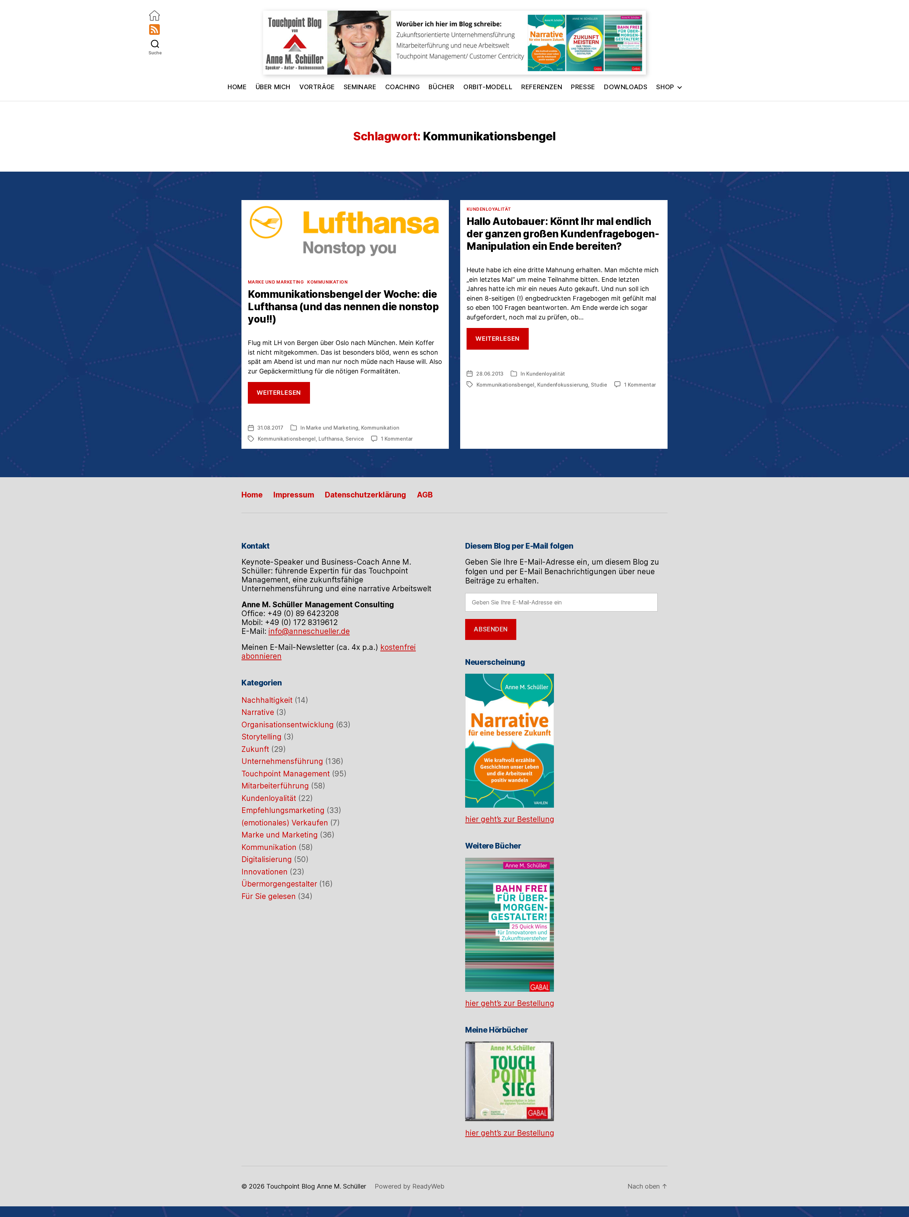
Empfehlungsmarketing (283, 810)
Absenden (491, 629)
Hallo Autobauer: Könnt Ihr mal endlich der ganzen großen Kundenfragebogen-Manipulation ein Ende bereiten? (563, 233)
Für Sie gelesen (268, 896)
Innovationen (264, 871)
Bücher (441, 87)
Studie (599, 385)
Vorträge (317, 87)
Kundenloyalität (489, 209)
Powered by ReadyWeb (409, 1186)
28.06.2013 (490, 374)
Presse (583, 87)
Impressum (293, 494)
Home (237, 87)
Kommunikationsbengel (287, 439)
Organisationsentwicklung (287, 724)
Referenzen (541, 87)
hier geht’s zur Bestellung (509, 819)
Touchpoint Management (285, 773)
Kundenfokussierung (562, 385)
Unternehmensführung (282, 761)
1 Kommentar (397, 439)
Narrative (257, 712)
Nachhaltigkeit (267, 700)
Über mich (273, 87)
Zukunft (255, 749)
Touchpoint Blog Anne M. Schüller (316, 1186)
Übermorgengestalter (279, 883)
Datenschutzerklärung (365, 494)
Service (354, 439)
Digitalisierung (266, 859)
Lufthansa (331, 439)
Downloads (625, 87)
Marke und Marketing (276, 282)
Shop (665, 87)
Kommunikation (327, 282)
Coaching (402, 87)
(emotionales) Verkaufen (284, 822)
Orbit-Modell (487, 87)
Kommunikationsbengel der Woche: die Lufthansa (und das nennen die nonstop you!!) (343, 306)
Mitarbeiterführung (275, 785)
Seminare (360, 87)
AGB (425, 494)
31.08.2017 (270, 428)
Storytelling (261, 736)
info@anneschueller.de (309, 631)
